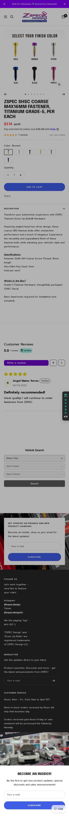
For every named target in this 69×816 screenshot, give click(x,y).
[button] (65, 406)
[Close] (64, 737)
